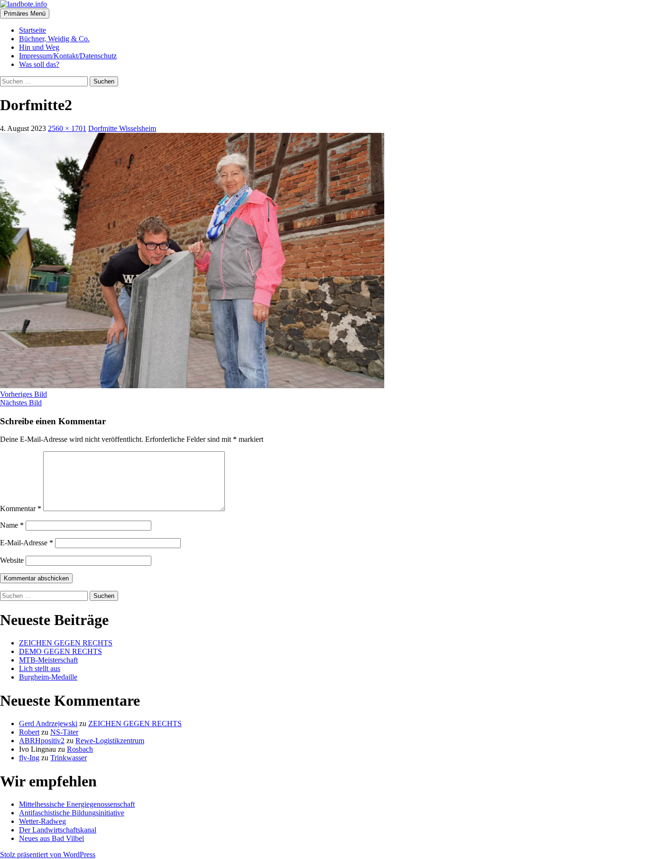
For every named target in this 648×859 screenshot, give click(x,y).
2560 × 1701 (67, 128)
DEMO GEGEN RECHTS (60, 651)
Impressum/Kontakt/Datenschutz (68, 56)
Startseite (32, 30)
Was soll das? (39, 64)
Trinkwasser (68, 758)
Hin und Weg (39, 47)
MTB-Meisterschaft (48, 660)
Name (12, 525)
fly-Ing (29, 758)
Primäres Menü (25, 13)
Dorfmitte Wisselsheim (122, 128)
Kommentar (20, 508)
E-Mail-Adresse (26, 543)
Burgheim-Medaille (48, 677)
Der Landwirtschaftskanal (57, 830)
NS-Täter (64, 732)
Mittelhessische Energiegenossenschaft (77, 804)
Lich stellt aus (39, 668)
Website (12, 560)
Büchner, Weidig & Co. (54, 39)
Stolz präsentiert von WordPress (47, 854)
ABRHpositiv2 (42, 741)
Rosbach (80, 749)
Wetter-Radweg (42, 821)
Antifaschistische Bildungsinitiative (71, 813)
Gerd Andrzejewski (48, 723)
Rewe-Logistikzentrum (109, 741)
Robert (29, 732)
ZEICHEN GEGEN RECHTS (65, 643)
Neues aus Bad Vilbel (51, 838)
